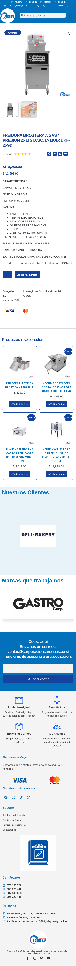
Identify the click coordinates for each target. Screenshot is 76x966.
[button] (72, 16)
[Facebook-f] (28, 958)
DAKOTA (27, 296)
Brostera (27, 291)
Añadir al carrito (27, 274)
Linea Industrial (53, 291)
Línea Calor (38, 291)
